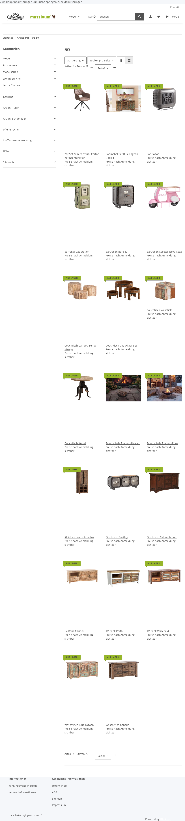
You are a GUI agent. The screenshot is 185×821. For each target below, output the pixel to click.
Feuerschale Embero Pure (162, 443)
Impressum (59, 805)
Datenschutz (59, 785)
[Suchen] (139, 16)
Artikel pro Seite (100, 60)
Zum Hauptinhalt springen (16, 2)
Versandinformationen (22, 792)
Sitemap (57, 798)
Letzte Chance (11, 85)
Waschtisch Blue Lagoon (79, 725)
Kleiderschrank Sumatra (79, 537)
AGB (54, 792)
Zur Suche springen (45, 2)
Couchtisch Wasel (75, 443)
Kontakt (174, 7)
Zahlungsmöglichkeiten (23, 785)
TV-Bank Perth (114, 631)
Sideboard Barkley (117, 537)
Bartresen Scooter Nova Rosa (164, 251)
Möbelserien (10, 72)
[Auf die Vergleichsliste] (84, 87)
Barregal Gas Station (76, 251)
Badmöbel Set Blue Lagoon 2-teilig (122, 155)
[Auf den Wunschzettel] (94, 87)
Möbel (6, 58)
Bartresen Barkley (116, 251)
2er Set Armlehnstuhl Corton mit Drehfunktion (81, 155)
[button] (150, 16)
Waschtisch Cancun (117, 725)
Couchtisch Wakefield (160, 310)
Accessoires (10, 65)
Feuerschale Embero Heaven (123, 443)
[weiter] (114, 67)
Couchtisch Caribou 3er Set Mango (80, 347)
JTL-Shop (165, 819)
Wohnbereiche (12, 78)
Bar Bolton (153, 154)
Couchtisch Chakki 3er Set (121, 345)
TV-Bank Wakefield (158, 631)
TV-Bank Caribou (74, 631)
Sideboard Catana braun (162, 537)
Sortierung (74, 60)
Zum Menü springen (69, 2)
